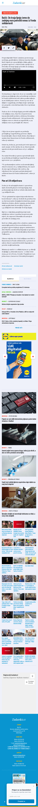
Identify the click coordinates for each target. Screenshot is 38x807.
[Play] (4, 87)
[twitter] (8, 48)
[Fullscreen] (33, 87)
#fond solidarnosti (7, 266)
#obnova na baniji (7, 269)
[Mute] (14, 87)
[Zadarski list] (19, 3)
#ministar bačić (18, 266)
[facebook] (4, 48)
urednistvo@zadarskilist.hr (19, 755)
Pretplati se (21, 801)
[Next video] (9, 87)
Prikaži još (18, 328)
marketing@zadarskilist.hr (21, 743)
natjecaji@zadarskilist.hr (19, 745)
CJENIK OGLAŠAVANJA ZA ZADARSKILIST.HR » (19, 747)
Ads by (32, 89)
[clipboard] (13, 48)
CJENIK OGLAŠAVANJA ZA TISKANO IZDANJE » (19, 748)
